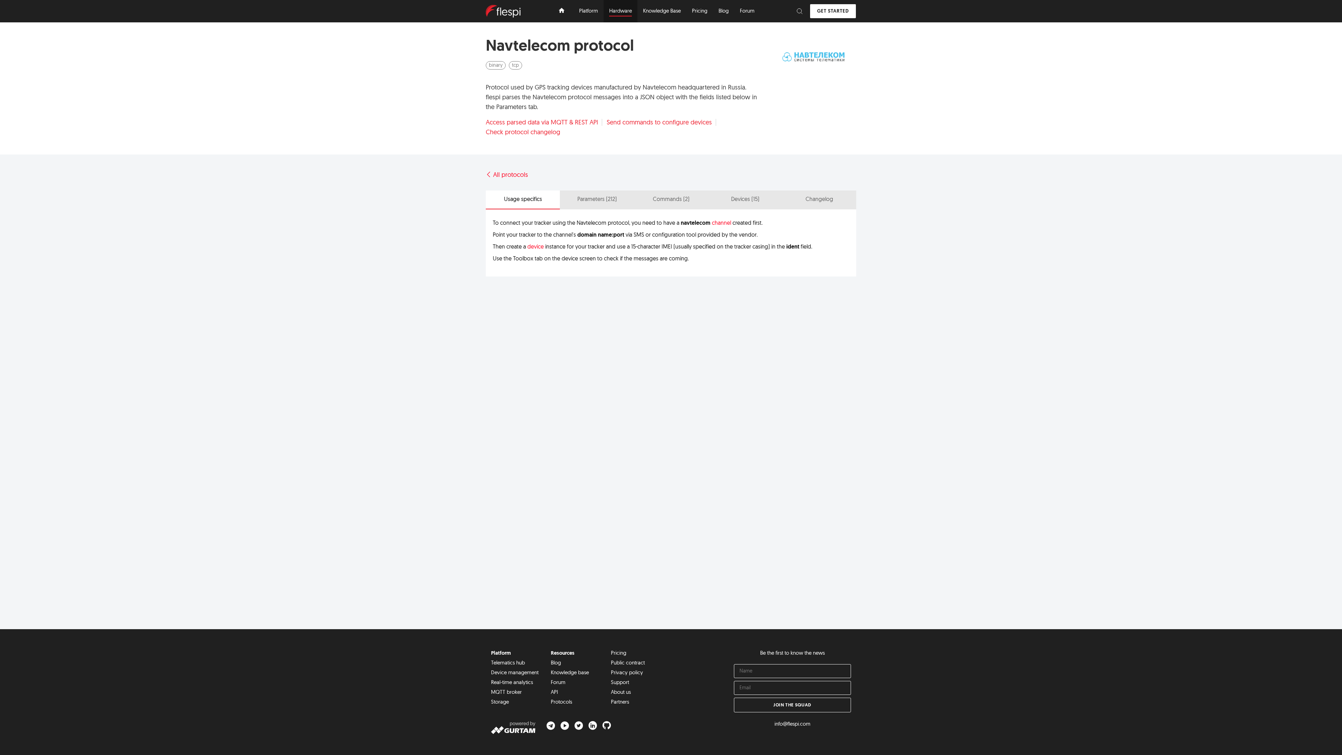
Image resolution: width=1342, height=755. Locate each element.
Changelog (819, 199)
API (554, 692)
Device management (515, 673)
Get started (833, 11)
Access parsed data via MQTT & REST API (542, 122)
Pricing (618, 653)
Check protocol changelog (523, 132)
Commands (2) (671, 199)
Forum (558, 682)
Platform (501, 653)
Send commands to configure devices (659, 122)
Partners (620, 702)
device (535, 247)
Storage (500, 702)
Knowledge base (570, 673)
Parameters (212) (597, 199)
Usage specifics (523, 199)
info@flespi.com (792, 724)
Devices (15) (745, 199)
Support (620, 682)
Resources (563, 653)
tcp (515, 65)
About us (621, 692)
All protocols (509, 175)
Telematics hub (508, 663)
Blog (556, 663)
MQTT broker (506, 692)
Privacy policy (627, 673)
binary (496, 65)
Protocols (561, 702)
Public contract (628, 663)
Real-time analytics (512, 682)
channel (721, 223)
